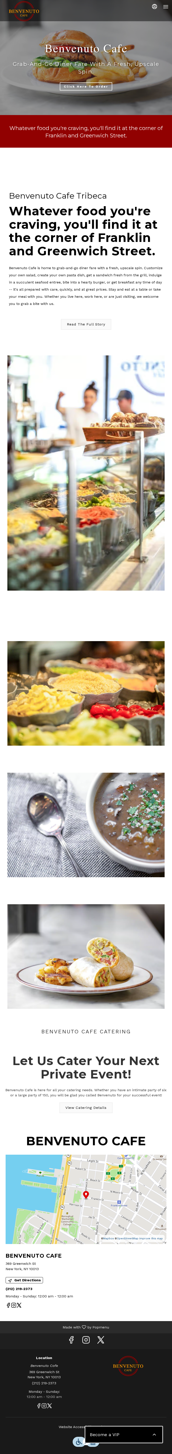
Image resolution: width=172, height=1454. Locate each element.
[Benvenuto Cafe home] (24, 11)
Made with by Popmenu (56, 1327)
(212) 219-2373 (44, 1383)
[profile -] (154, 6)
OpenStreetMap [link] (127, 1238)
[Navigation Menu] (166, 6)
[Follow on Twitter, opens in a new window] (19, 1306)
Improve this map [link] (151, 1238)
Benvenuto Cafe (128, 1366)
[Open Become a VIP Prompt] (154, 1434)
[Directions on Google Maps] (86, 1199)
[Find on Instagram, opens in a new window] (13, 1306)
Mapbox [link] (108, 1238)
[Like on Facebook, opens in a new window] (8, 1306)
